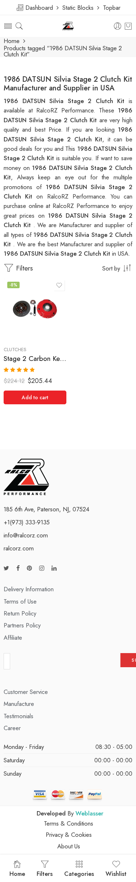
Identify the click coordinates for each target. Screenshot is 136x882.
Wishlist (116, 873)
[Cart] (128, 26)
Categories (79, 873)
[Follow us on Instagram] (41, 568)
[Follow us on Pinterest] (29, 568)
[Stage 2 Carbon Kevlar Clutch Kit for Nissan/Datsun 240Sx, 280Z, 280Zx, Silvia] (35, 309)
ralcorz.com (19, 548)
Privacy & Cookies (69, 834)
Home (12, 41)
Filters (23, 268)
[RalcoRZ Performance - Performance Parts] (68, 26)
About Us (68, 846)
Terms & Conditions (68, 823)
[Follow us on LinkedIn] (54, 568)
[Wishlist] (59, 285)
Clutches (15, 349)
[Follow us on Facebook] (18, 568)
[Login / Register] (117, 26)
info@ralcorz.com (26, 535)
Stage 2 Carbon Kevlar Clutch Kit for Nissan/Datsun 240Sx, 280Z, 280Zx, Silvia (35, 358)
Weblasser (89, 813)
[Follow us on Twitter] (6, 568)
